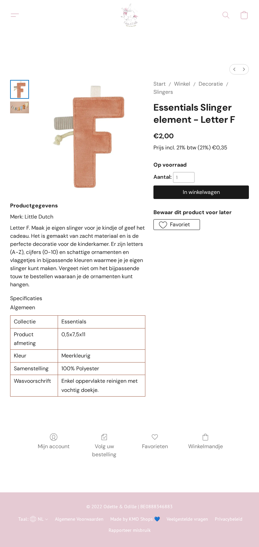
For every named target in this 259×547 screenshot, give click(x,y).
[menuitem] (234, 69)
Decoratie (211, 83)
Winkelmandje (205, 446)
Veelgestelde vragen (187, 519)
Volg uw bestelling (104, 450)
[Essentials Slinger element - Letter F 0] (19, 89)
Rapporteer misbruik (130, 530)
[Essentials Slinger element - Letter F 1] (19, 107)
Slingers (163, 91)
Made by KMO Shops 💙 (135, 519)
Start (159, 83)
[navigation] (32, 518)
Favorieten (155, 446)
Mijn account (53, 446)
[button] (129, 15)
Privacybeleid (228, 519)
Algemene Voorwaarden (79, 519)
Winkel (182, 83)
